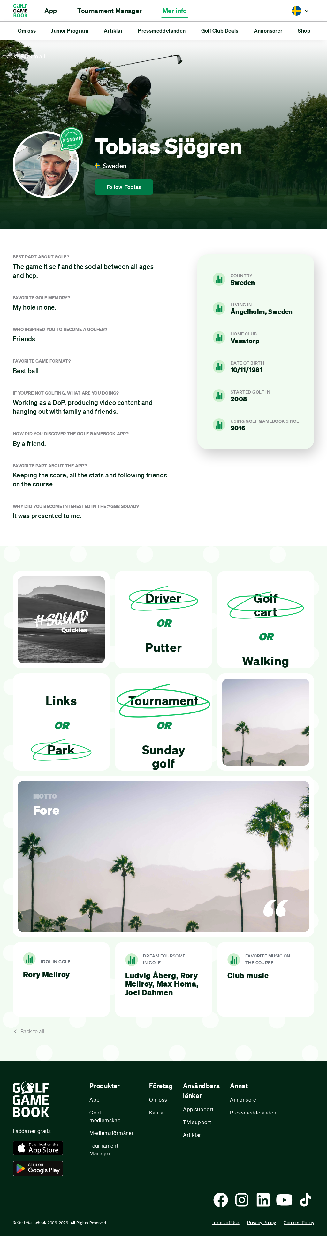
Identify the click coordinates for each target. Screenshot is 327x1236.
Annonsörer (244, 1100)
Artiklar (192, 1135)
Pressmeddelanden (253, 1112)
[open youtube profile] (284, 1199)
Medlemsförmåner (111, 1133)
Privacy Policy (261, 1222)
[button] (50, 11)
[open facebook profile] (220, 1199)
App (94, 1100)
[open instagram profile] (241, 1199)
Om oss (158, 1100)
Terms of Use (226, 1222)
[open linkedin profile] (263, 1199)
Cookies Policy (299, 1222)
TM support (197, 1122)
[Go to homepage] (23, 10)
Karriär (157, 1112)
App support (198, 1109)
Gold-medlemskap (105, 1116)
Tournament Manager (103, 1149)
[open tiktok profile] (305, 1199)
